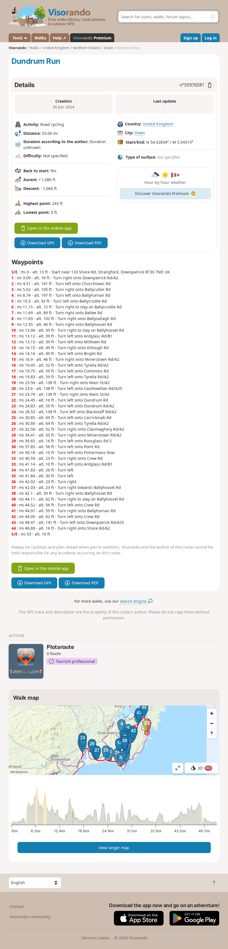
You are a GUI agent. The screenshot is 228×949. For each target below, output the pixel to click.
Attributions (19, 772)
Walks (40, 37)
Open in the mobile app (49, 228)
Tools (17, 37)
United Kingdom (158, 123)
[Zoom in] (212, 713)
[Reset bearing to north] (212, 733)
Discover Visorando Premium (162, 193)
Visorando (17, 47)
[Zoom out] (212, 723)
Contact (17, 906)
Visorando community (30, 916)
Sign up (191, 37)
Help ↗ (59, 37)
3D (204, 768)
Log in (211, 37)
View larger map (114, 847)
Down (140, 132)
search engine (134, 601)
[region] (114, 740)
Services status (96, 937)
